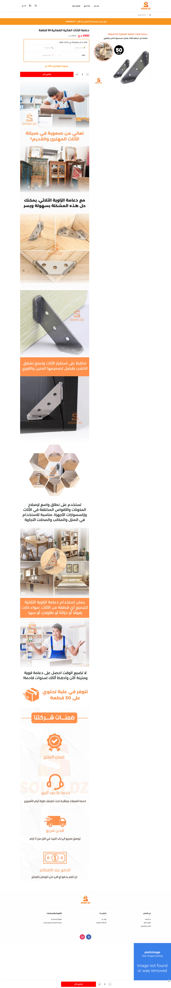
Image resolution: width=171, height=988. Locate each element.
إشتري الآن (47, 74)
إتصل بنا (104, 919)
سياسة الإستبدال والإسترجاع (53, 922)
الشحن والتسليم (146, 926)
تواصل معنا (76, 5)
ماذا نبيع (87, 5)
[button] (35, 5)
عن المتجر (148, 919)
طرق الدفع (147, 922)
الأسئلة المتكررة (101, 922)
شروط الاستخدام (56, 919)
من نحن (96, 5)
